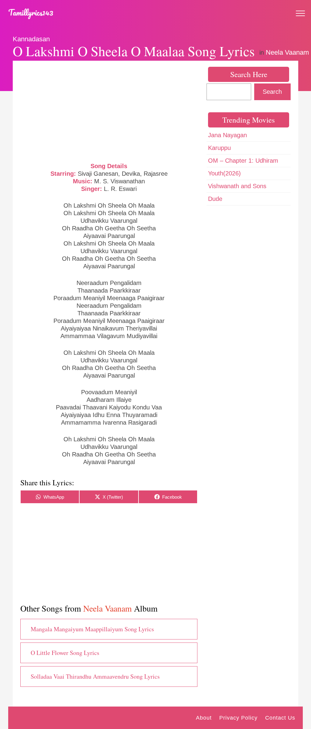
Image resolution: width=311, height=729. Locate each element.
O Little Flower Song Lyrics (65, 653)
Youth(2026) (224, 173)
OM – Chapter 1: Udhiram (243, 160)
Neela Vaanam (287, 52)
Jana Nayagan (227, 135)
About (204, 718)
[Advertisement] (108, 110)
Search (272, 91)
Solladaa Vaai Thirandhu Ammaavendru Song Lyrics (95, 676)
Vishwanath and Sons (237, 186)
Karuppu (219, 147)
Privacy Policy (238, 718)
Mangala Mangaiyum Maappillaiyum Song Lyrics (92, 629)
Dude (215, 198)
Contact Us (280, 718)
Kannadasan (31, 39)
